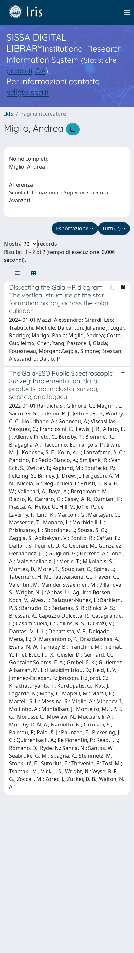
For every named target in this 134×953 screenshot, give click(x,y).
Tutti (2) (112, 228)
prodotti (19, 70)
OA (40, 70)
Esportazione (73, 228)
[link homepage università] (30, 12)
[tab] (17, 273)
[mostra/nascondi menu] (127, 12)
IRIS (8, 113)
